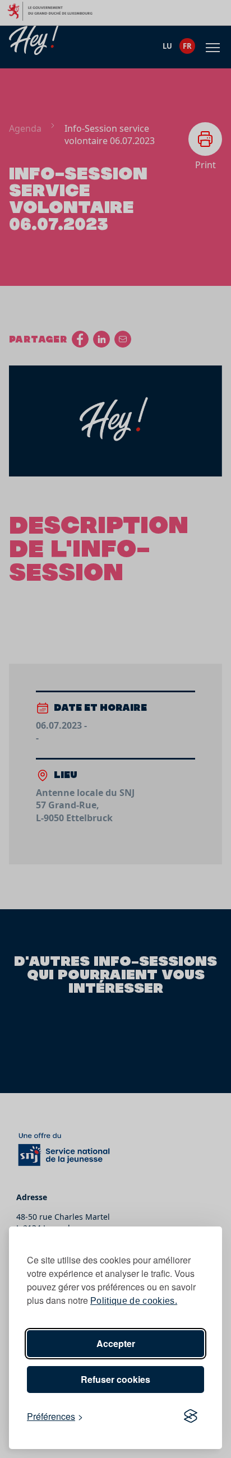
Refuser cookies (115, 1379)
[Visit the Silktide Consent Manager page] (190, 1416)
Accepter (115, 1343)
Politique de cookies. (133, 1301)
